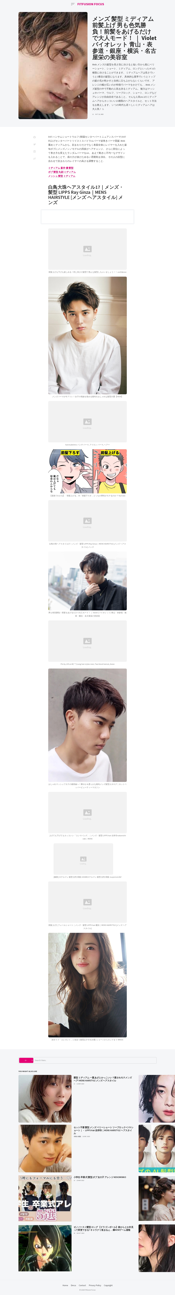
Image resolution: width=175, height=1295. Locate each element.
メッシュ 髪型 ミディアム (61, 175)
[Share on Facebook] (34, 137)
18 (74, 1233)
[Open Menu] (72, 4)
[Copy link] (34, 158)
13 (74, 1180)
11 (93, 114)
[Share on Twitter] (34, 144)
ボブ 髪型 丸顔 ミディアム (62, 171)
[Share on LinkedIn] (34, 151)
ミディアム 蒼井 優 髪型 (60, 167)
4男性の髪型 (77, 1136)
